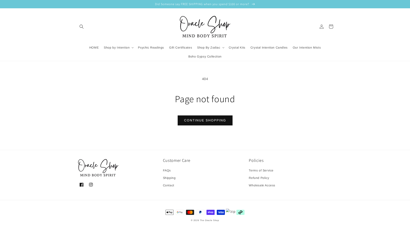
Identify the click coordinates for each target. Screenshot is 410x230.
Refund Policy (259, 178)
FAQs (167, 170)
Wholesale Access (262, 185)
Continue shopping (205, 120)
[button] (81, 26)
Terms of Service (261, 170)
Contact (168, 185)
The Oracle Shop (209, 220)
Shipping (169, 178)
